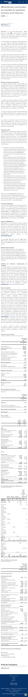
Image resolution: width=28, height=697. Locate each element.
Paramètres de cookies (17, 690)
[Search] (26, 2)
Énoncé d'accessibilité (14, 691)
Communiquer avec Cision (13, 676)
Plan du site (8, 690)
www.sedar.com (4, 284)
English (7, 16)
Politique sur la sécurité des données (18, 688)
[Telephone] (23, 2)
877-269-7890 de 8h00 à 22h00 (13, 684)
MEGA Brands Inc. (5, 668)
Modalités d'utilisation (5, 688)
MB (11, 33)
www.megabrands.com (6, 235)
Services (13, 680)
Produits (13, 677)
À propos (13, 678)
